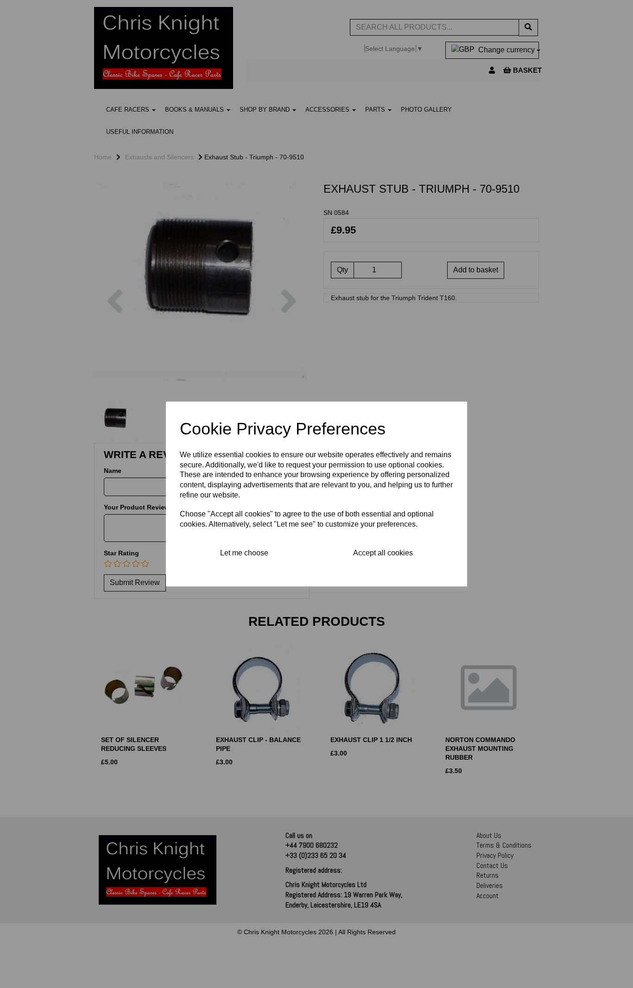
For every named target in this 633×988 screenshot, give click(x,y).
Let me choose (244, 553)
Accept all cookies (383, 553)
